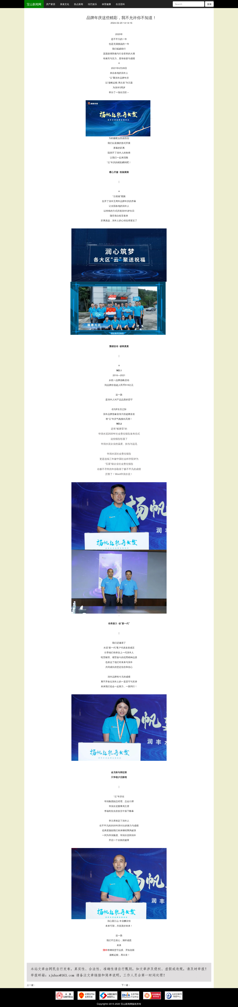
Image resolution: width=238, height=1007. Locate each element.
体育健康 (106, 4)
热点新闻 (78, 4)
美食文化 (64, 4)
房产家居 (50, 4)
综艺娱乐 (92, 4)
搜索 (209, 4)
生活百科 (120, 4)
